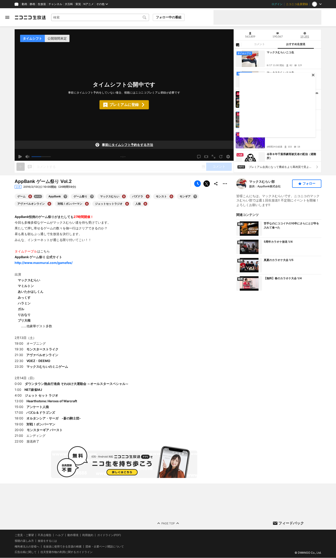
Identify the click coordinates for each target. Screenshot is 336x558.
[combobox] (100, 17)
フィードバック (291, 523)
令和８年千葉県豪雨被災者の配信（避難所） (291, 156)
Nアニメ (88, 4)
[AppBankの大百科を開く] (65, 196)
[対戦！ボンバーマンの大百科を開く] (87, 204)
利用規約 (87, 535)
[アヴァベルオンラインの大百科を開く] (49, 204)
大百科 (69, 4)
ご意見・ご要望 (24, 535)
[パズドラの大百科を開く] (147, 196)
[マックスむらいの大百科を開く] (124, 196)
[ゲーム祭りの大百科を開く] (92, 196)
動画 (24, 4)
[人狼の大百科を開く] (145, 204)
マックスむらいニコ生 (280, 52)
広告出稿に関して (26, 552)
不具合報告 (44, 535)
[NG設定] (237, 44)
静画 (32, 4)
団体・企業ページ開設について (104, 546)
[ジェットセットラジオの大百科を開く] (127, 204)
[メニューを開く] (7, 17)
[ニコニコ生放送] (30, 17)
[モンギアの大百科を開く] (195, 196)
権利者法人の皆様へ (27, 546)
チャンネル (55, 4)
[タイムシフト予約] (197, 183)
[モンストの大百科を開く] (171, 196)
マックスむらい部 (262, 181)
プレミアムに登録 (124, 104)
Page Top (168, 523)
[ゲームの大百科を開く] (30, 196)
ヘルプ (59, 535)
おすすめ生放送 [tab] (295, 44)
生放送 (42, 4)
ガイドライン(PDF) (109, 535)
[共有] (216, 183)
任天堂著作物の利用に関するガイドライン (66, 552)
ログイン (277, 4)
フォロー (309, 183)
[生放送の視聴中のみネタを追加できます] (20, 167)
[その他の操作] (225, 183)
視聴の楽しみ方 (24, 540)
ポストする (206, 183)
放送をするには (47, 540)
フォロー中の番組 (168, 17)
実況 (78, 4)
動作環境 (72, 535)
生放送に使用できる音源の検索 (62, 546)
